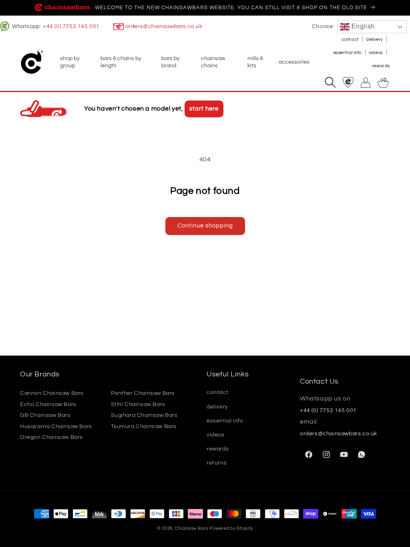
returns (217, 463)
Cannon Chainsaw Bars (52, 393)
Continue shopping (205, 226)
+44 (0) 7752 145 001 (71, 26)
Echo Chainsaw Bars (48, 404)
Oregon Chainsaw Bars (51, 437)
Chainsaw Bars (191, 528)
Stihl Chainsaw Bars (138, 404)
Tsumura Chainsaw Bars (144, 426)
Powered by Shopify (231, 528)
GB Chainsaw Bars (45, 415)
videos (376, 52)
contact (351, 39)
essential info (348, 52)
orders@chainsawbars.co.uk (164, 26)
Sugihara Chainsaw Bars (144, 415)
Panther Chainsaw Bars (143, 393)
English (362, 26)
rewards (381, 66)
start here (204, 109)
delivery (375, 39)
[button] (75, 62)
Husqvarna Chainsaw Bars (56, 426)
